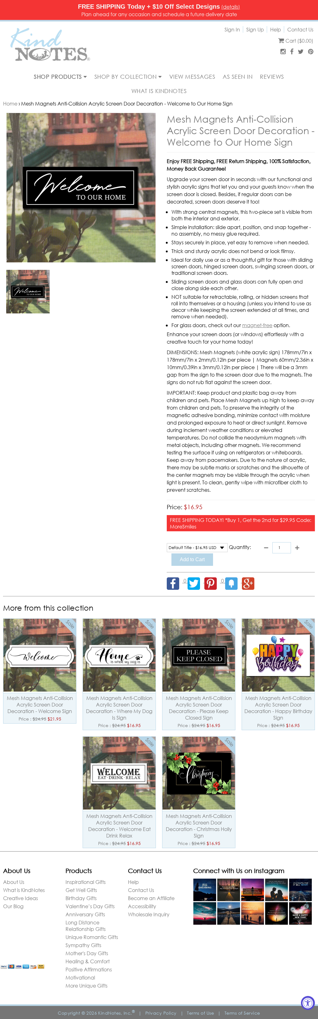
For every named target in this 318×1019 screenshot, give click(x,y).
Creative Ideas (20, 898)
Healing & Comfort (88, 961)
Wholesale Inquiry (149, 914)
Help (275, 29)
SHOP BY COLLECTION (126, 76)
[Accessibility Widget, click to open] (308, 1003)
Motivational (80, 977)
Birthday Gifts (81, 898)
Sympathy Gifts (83, 945)
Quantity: (240, 547)
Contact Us (300, 29)
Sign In (232, 29)
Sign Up (255, 29)
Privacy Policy (161, 1013)
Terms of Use (200, 1013)
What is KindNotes (24, 890)
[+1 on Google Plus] (249, 580)
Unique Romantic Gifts (92, 937)
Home (10, 103)
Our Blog (13, 906)
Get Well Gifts (81, 890)
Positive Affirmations (89, 969)
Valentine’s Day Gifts (90, 906)
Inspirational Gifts (86, 882)
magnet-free (257, 325)
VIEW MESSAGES (192, 76)
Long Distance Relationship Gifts (86, 925)
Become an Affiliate (151, 898)
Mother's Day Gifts (87, 953)
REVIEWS (272, 76)
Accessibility (142, 906)
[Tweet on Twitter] (196, 580)
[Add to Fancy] (233, 580)
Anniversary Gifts (85, 914)
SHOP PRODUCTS (59, 76)
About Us (13, 882)
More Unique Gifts (86, 985)
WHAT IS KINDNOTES (159, 90)
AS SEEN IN (237, 76)
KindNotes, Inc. (116, 1013)
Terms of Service (242, 1013)
